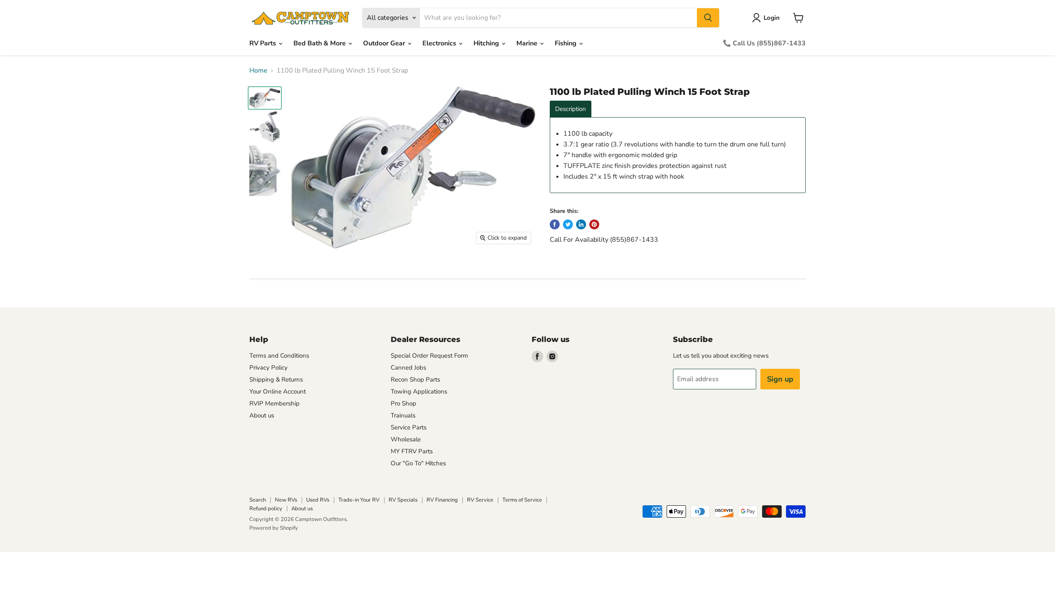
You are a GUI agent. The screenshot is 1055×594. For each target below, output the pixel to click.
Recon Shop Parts (415, 379)
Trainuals (403, 415)
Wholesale (406, 439)
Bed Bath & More (320, 43)
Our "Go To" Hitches (418, 463)
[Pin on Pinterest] (594, 224)
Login (772, 18)
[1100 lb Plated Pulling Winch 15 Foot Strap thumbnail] (265, 98)
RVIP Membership (274, 403)
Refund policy (265, 508)
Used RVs (317, 500)
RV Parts (263, 43)
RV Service (480, 500)
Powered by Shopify (273, 528)
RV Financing (442, 500)
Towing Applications (419, 391)
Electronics (440, 43)
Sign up (780, 379)
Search (257, 500)
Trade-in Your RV (359, 500)
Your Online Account (277, 391)
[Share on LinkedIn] (581, 224)
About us (261, 415)
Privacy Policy (268, 367)
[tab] (570, 109)
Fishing (566, 43)
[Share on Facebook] (555, 224)
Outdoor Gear (385, 43)
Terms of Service (522, 500)
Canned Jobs (408, 367)
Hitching (487, 43)
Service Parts (409, 427)
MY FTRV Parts (412, 451)
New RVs (286, 500)
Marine (527, 43)
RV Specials (403, 500)
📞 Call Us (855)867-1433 (764, 43)
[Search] (708, 17)
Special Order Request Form (429, 355)
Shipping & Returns (276, 379)
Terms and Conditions (279, 355)
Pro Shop (403, 403)
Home (258, 70)
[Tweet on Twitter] (568, 224)
